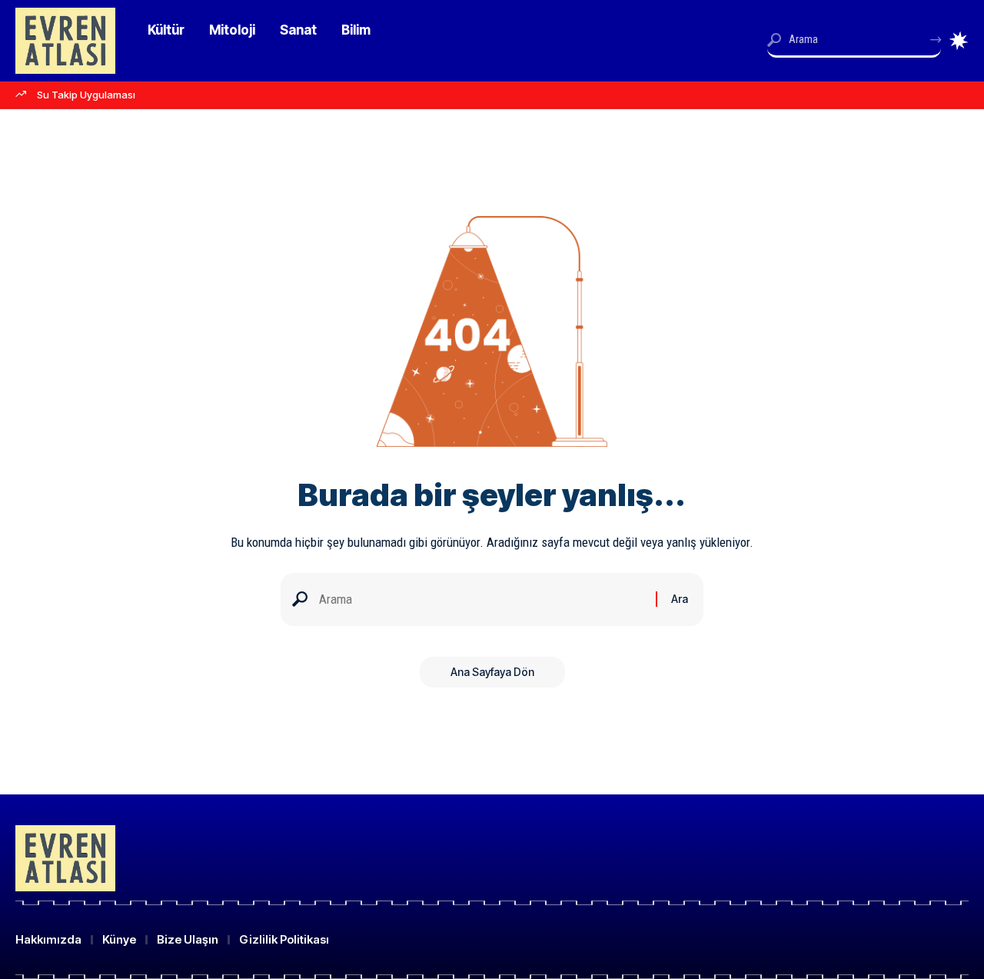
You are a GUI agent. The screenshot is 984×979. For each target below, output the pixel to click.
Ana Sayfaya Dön (492, 671)
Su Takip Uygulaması (86, 94)
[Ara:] (482, 599)
